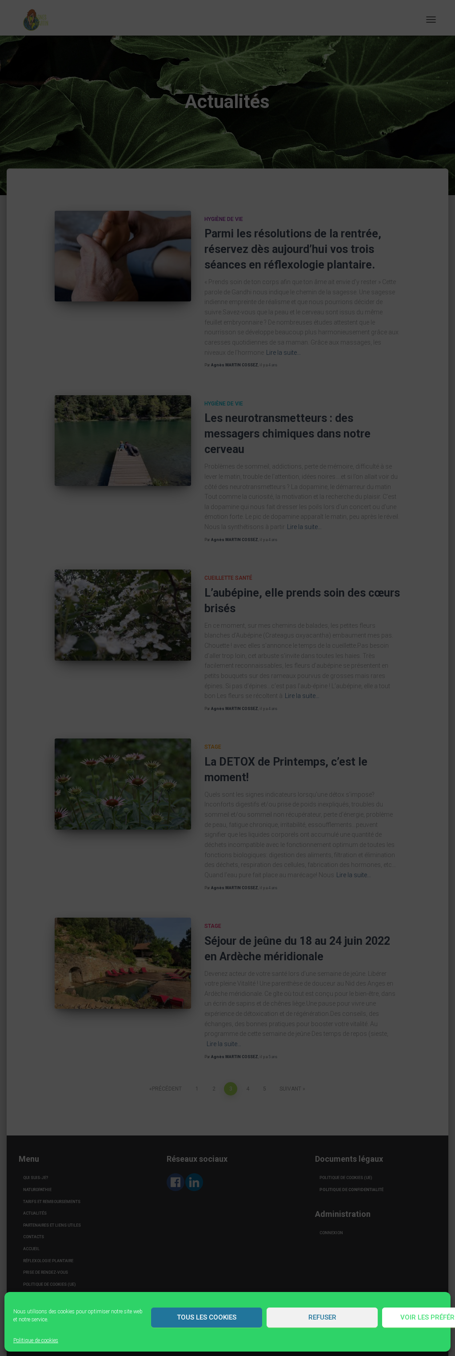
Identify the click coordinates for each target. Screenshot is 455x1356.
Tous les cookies (206, 1317)
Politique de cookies (35, 1340)
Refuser (322, 1317)
